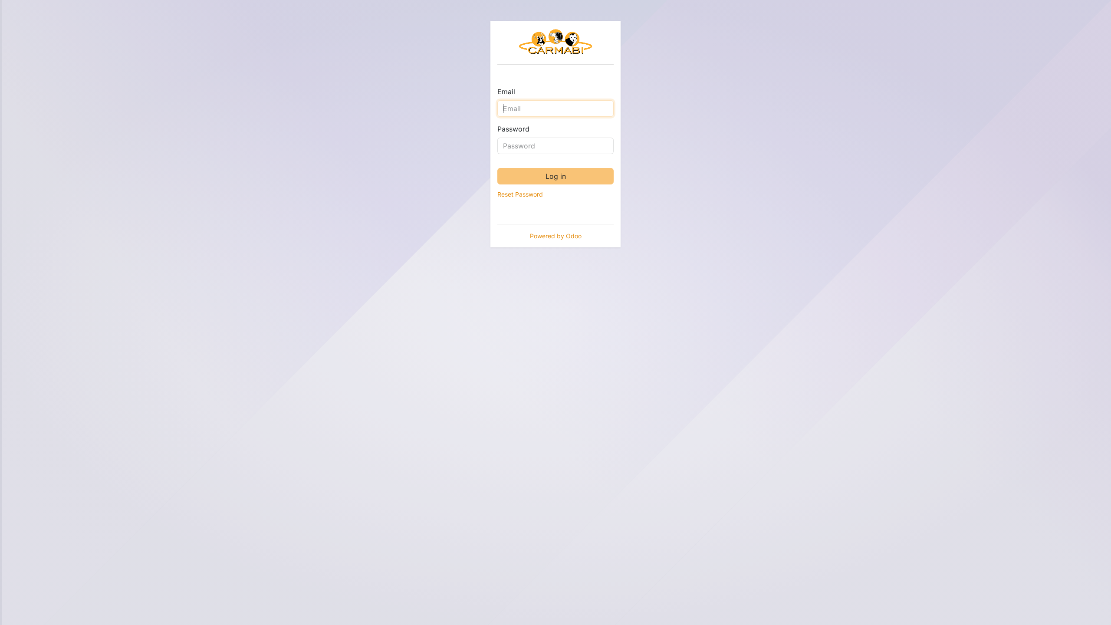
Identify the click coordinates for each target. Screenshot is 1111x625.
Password (513, 129)
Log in (556, 176)
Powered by (556, 236)
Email (506, 91)
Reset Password (520, 194)
